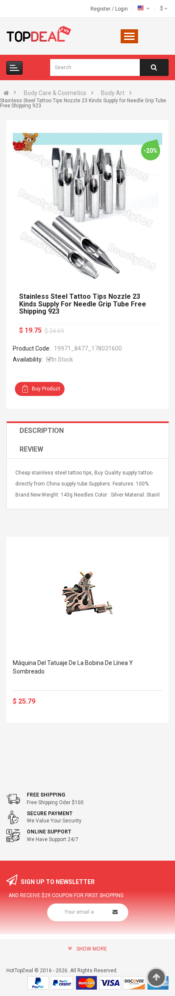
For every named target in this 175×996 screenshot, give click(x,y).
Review (31, 449)
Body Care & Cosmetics (55, 92)
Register (101, 9)
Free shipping (46, 795)
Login (121, 9)
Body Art (112, 92)
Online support (49, 832)
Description (42, 430)
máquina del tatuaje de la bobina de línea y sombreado (73, 667)
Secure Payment (50, 813)
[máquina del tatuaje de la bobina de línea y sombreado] (87, 594)
